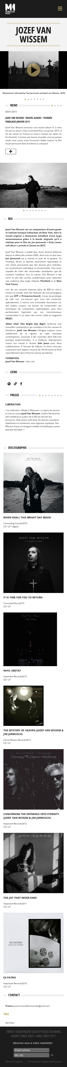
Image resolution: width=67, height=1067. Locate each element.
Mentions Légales (14, 1061)
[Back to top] (60, 1057)
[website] (15, 384)
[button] (24, 99)
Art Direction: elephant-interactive (45, 1061)
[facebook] (21, 384)
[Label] (9, 384)
